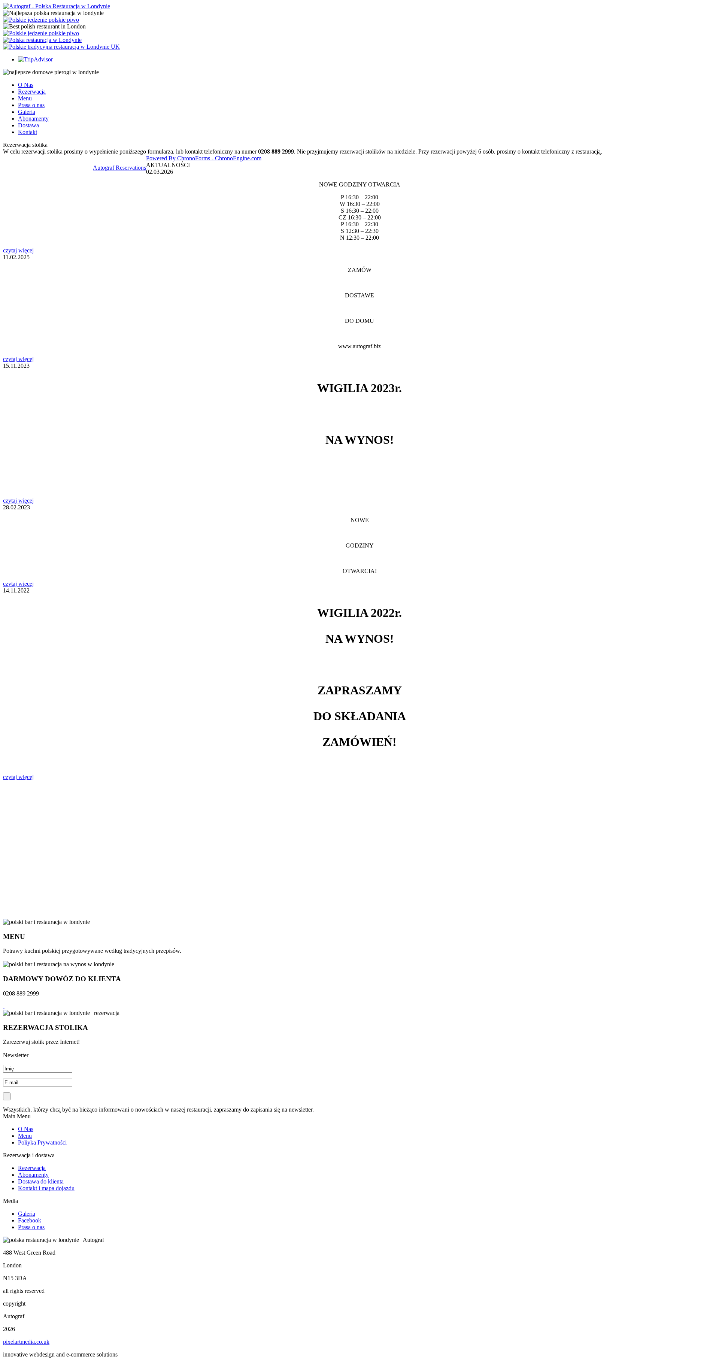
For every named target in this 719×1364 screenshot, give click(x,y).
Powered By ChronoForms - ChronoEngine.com (203, 158)
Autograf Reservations (119, 167)
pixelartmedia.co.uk (26, 1342)
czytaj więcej (18, 250)
